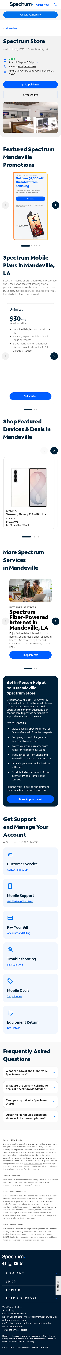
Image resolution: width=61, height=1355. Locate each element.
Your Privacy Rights (11, 1307)
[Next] (55, 205)
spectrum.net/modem (33, 1163)
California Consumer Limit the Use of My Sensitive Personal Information (26, 1325)
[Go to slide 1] (25, 246)
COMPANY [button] (15, 1273)
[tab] (30, 1273)
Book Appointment (30, 799)
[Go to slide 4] (36, 246)
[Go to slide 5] (39, 246)
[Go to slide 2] (31, 246)
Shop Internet (30, 654)
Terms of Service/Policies (14, 1329)
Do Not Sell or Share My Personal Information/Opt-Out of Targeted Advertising (29, 1318)
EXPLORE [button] (14, 1290)
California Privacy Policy (14, 1313)
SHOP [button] (11, 1281)
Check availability (30, 14)
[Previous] (5, 205)
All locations (11, 28)
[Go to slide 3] (34, 246)
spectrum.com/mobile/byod (30, 1185)
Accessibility (8, 1310)
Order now (42, 4)
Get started (30, 396)
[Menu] (5, 5)
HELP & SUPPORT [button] (21, 1298)
